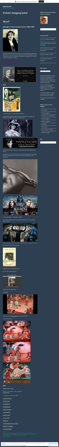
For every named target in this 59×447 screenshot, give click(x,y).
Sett (11, 23)
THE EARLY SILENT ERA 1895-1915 (48, 115)
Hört (8, 23)
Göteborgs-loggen (45, 118)
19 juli (6, 21)
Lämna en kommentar (6, 436)
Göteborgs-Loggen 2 (45, 121)
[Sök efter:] (48, 29)
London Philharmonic (7, 398)
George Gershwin (30, 433)
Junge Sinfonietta (6, 412)
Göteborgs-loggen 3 (45, 113)
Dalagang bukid (14, 433)
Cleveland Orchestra (7, 409)
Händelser (5, 23)
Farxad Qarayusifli (6, 406)
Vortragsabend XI (6, 404)
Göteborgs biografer (45, 132)
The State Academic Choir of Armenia (10, 423)
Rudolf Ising (5, 435)
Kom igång (41, 1)
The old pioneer (14, 316)
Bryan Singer (9, 433)
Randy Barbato (33, 434)
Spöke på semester (10, 435)
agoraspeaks (7, 6)
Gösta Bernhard (24, 433)
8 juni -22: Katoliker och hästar (46, 54)
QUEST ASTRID (44, 110)
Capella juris (5, 420)
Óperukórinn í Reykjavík (8, 426)
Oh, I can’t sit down (28, 434)
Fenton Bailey (19, 433)
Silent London (44, 126)
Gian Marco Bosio (6, 415)
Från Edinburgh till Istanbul (47, 129)
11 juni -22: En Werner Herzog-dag (47, 39)
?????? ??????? (6, 417)
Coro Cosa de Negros (7, 429)
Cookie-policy (24, 445)
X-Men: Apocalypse (23, 435)
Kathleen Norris (10, 434)
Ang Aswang (5, 433)
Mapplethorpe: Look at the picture (18, 434)
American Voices (6, 401)
